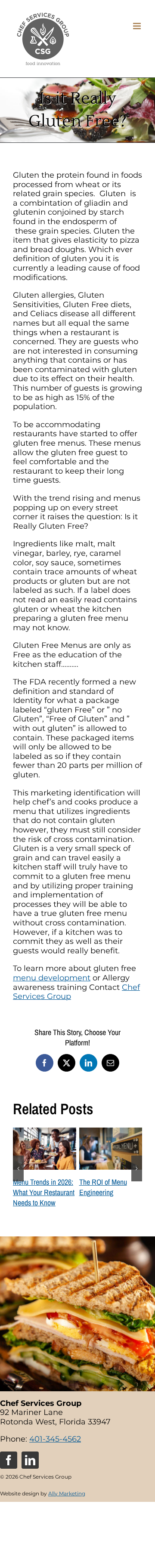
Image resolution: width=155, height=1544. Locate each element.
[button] (18, 1168)
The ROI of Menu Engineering (103, 1187)
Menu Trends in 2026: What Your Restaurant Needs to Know (43, 1192)
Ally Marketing (66, 1493)
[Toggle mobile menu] (137, 26)
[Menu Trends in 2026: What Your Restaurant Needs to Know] (44, 1132)
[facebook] (8, 1460)
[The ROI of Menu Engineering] (111, 1132)
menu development (51, 978)
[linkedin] (30, 1460)
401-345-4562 (55, 1438)
